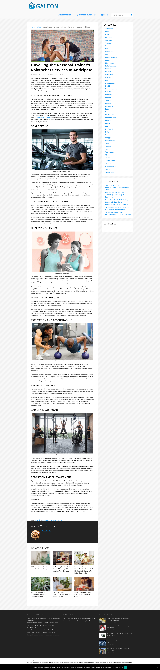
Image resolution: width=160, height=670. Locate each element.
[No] (158, 667)
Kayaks (108, 103)
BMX (107, 34)
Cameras (108, 40)
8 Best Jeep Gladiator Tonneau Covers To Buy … (42, 632)
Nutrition (45, 520)
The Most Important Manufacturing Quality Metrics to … (79, 622)
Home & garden (111, 89)
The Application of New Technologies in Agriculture (43, 635)
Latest (107, 109)
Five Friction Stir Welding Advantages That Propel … (79, 618)
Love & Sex (109, 115)
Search (131, 15)
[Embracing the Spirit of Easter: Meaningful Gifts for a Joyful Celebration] (62, 558)
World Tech (109, 172)
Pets (107, 132)
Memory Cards (110, 118)
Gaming (108, 77)
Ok (125, 667)
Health (107, 86)
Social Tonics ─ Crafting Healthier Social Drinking (42, 630)
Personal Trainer (56, 520)
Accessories (109, 29)
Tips (107, 155)
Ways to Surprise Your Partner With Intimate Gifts (82, 595)
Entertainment (110, 66)
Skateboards (110, 141)
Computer (109, 52)
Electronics (109, 63)
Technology (109, 152)
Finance (108, 72)
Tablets (108, 146)
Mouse (107, 120)
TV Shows (109, 163)
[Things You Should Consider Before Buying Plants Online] (62, 584)
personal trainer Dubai (43, 117)
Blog (105, 15)
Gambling (109, 74)
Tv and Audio (110, 161)
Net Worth (109, 129)
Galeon (28, 661)
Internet (108, 97)
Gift (106, 80)
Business (108, 37)
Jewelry (108, 100)
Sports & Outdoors (87, 15)
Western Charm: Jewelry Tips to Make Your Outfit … (43, 623)
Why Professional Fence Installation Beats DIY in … (118, 649)
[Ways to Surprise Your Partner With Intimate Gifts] (84, 584)
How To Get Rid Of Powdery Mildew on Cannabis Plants (38, 595)
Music (107, 126)
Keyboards (109, 106)
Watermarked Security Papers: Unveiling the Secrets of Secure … (43, 619)
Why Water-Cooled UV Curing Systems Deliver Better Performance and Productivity (116, 202)
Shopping (108, 138)
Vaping (107, 169)
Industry (108, 95)
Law (106, 112)
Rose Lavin (53, 74)
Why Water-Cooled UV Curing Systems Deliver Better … (119, 634)
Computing (109, 54)
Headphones (110, 83)
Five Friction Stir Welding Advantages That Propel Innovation (114, 195)
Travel (107, 158)
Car (106, 46)
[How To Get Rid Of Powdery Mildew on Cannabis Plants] (40, 584)
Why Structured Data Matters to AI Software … (118, 642)
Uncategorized (110, 166)
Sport (107, 143)
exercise (38, 520)
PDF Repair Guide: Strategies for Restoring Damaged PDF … (40, 626)
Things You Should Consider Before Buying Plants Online (61, 595)
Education (109, 60)
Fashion (108, 69)
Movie (107, 123)
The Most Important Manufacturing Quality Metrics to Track (117, 187)
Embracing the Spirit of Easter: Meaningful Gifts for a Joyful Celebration (62, 569)
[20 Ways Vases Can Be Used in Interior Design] (40, 558)
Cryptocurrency (111, 57)
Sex (106, 135)
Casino (107, 49)
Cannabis (108, 43)
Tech (107, 149)
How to (108, 92)
